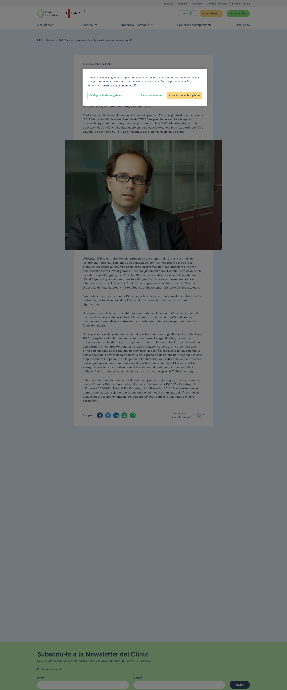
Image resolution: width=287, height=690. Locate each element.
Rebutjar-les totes (151, 95)
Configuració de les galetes (105, 95)
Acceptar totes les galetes (184, 95)
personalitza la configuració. (119, 85)
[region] (145, 87)
